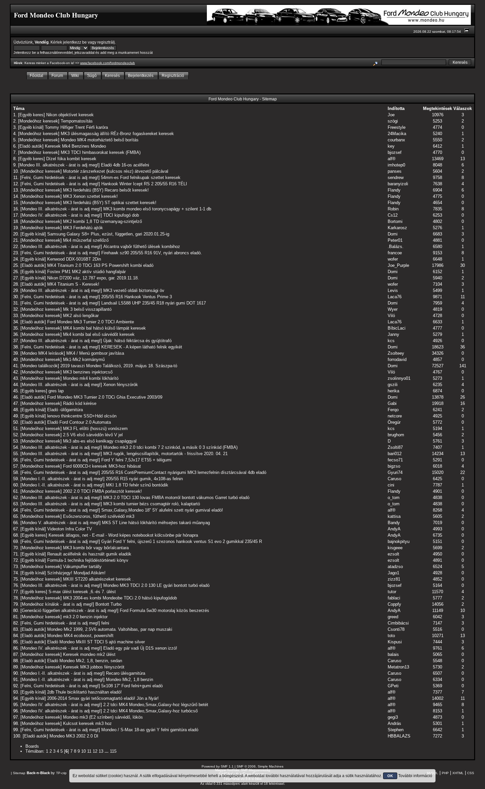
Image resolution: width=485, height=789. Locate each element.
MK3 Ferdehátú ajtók (83, 227)
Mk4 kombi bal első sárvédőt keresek (99, 334)
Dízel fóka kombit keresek (71, 158)
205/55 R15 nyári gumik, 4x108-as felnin (144, 478)
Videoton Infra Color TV (69, 528)
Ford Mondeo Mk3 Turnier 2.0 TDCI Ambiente (90, 321)
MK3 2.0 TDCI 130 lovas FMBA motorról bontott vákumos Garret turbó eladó (176, 497)
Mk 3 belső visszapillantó (87, 309)
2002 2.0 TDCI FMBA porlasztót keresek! (102, 491)
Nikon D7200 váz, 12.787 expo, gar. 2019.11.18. (93, 277)
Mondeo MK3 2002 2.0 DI (73, 736)
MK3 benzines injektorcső (88, 372)
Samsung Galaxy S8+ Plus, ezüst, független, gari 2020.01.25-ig (108, 234)
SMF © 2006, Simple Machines (260, 766)
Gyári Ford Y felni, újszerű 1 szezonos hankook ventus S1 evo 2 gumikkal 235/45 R (181, 541)
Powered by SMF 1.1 (218, 766)
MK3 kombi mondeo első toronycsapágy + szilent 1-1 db (157, 208)
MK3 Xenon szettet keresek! (90, 196)
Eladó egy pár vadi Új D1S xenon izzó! (140, 648)
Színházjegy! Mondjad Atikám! (76, 572)
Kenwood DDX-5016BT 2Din (74, 259)
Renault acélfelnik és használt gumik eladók (89, 554)
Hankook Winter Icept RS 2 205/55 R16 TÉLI (144, 183)
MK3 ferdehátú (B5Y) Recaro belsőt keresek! (106, 190)
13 (101, 751)
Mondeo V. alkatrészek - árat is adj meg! (60, 522)
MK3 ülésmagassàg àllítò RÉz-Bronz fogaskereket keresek (117, 133)
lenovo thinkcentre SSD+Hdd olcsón (81, 415)
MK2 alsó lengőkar (81, 315)
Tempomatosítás (77, 121)
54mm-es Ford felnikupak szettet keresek (140, 177)
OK (390, 776)
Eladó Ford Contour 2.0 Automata (79, 422)
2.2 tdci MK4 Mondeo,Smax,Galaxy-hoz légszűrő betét (155, 704)
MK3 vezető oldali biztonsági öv (133, 290)
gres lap (56, 390)
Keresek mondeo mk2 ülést (89, 654)
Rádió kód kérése (79, 403)
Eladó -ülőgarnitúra (65, 409)
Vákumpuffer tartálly (82, 566)
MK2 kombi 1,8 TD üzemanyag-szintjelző (102, 221)
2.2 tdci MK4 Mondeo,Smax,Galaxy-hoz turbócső (150, 710)
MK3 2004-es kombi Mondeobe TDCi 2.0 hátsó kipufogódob (120, 597)
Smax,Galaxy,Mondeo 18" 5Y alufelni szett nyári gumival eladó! (162, 510)
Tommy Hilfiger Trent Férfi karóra (76, 127)
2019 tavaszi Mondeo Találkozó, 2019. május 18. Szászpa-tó (118, 365)
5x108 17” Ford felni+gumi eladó (132, 685)
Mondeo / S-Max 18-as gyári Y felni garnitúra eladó (149, 729)
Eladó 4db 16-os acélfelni (125, 164)
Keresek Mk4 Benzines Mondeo (75, 146)
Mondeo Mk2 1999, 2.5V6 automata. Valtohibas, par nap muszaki (109, 629)
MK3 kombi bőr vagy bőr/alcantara (96, 547)
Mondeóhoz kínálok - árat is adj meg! (57, 604)
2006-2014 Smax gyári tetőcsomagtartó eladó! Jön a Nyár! (103, 698)
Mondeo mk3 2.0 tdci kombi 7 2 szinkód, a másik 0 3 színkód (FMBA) (170, 447)
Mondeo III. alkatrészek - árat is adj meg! (58, 164)
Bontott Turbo (108, 604)
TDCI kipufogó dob (121, 215)
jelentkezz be (75, 42)
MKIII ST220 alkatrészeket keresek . (98, 579)
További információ (415, 775)
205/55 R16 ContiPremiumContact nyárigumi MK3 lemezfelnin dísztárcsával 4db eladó (183, 472)
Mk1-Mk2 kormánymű (84, 359)
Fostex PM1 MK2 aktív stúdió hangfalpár (86, 271)
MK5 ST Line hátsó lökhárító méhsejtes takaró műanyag (156, 522)
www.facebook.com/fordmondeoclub (107, 63)
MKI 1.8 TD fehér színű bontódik (137, 485)
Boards (32, 746)
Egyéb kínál (30, 127)
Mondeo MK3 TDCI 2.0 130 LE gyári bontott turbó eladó (156, 585)
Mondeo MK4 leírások (43, 353)
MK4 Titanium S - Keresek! (73, 284)
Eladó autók (30, 146)
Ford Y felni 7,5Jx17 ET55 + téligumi (136, 459)
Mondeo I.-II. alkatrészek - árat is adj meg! (62, 478)
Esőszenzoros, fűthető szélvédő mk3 (98, 516)
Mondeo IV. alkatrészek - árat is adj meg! (61, 215)
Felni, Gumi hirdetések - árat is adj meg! (59, 177)
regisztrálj (106, 42)
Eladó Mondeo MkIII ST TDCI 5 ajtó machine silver (96, 641)
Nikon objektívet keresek (70, 114)
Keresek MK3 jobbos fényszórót (93, 666)
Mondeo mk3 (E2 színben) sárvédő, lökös (103, 717)
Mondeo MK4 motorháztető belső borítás (100, 139)
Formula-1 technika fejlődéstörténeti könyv (87, 560)
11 (89, 751)
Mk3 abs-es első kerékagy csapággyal (100, 441)
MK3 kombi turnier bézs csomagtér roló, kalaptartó (151, 503)
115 (113, 751)
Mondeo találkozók (40, 365)
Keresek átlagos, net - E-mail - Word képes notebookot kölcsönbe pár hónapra (123, 535)
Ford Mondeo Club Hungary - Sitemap (243, 99)
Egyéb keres (31, 114)
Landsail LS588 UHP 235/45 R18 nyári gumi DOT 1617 (153, 303)
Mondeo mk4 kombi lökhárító (90, 378)
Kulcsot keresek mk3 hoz (87, 723)
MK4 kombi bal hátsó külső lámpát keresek (104, 328)
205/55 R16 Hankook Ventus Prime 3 (136, 296)
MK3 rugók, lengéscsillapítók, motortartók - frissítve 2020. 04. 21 (165, 453)
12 (95, 751)
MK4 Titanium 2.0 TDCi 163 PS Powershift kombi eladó (100, 265)
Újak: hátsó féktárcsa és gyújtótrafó (137, 340)
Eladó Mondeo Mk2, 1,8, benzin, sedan (84, 660)
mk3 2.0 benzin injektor (85, 616)
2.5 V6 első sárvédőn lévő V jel (93, 434)
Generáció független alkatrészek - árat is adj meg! (69, 610)
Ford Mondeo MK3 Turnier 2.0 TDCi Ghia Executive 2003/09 (104, 397)
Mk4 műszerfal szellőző (86, 240)
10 (83, 751)
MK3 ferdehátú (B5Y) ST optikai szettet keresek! (109, 202)
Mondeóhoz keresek (38, 121)
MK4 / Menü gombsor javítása (95, 353)
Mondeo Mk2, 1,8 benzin (129, 679)
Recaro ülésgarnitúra (125, 673)
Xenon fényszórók (120, 384)
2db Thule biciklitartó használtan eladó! (84, 692)
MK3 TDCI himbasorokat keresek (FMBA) (101, 152)
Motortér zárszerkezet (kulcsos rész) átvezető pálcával (115, 171)
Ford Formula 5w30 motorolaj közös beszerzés (164, 610)
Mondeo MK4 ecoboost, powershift (80, 635)
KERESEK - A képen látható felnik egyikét (141, 346)
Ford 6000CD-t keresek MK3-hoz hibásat (102, 466)
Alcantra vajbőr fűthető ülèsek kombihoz (141, 246)
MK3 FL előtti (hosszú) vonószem (95, 428)
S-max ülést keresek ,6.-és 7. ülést (82, 591)
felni (105, 623)
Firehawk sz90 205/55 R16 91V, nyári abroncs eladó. (151, 252)
